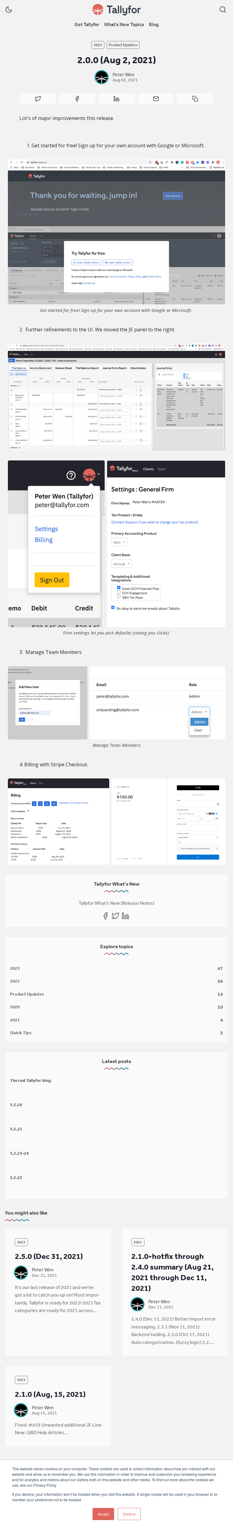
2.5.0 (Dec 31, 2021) (49, 1256)
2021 (98, 44)
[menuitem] (87, 24)
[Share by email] (155, 98)
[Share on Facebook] (77, 98)
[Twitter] (115, 916)
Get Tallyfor (86, 24)
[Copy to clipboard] (195, 98)
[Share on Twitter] (37, 98)
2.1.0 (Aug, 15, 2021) (50, 1394)
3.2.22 (16, 1177)
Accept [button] (103, 1513)
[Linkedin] (125, 916)
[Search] (223, 9)
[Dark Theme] (8, 9)
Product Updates (123, 44)
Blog (154, 24)
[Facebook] (105, 916)
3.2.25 (16, 1129)
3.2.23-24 (19, 1153)
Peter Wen (123, 74)
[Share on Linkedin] (116, 98)
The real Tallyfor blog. (31, 1080)
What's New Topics (124, 24)
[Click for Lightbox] (116, 232)
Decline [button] (129, 1513)
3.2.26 (16, 1104)
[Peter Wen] (102, 77)
